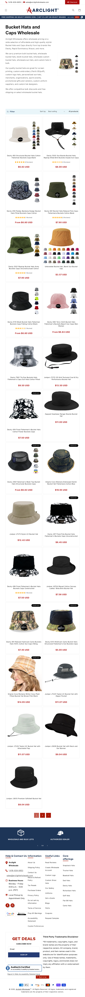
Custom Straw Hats (50, 881)
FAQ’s (47, 908)
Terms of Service (34, 908)
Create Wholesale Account (52, 869)
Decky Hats (67, 885)
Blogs (47, 903)
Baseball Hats (68, 875)
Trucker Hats (68, 870)
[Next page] (48, 815)
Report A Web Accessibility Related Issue (24, 974)
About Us (31, 862)
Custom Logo (50, 875)
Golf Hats (66, 895)
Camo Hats (67, 905)
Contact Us (32, 872)
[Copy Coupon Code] (81, 17)
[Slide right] (47, 845)
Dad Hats (66, 880)
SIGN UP (23, 955)
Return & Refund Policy (34, 878)
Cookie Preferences (36, 926)
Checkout (73, 2)
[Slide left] (37, 845)
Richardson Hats (69, 890)
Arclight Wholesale (23, 989)
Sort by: (43, 111)
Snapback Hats (69, 865)
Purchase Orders (34, 890)
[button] (6, 10)
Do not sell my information (33, 901)
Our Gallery (49, 888)
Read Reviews (50, 862)
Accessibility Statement (33, 919)
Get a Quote (50, 898)
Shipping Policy (34, 867)
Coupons (48, 913)
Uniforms (48, 893)
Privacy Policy (33, 895)
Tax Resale (32, 885)
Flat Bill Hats (68, 900)
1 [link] (36, 815)
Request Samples (52, 918)
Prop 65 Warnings (35, 913)
